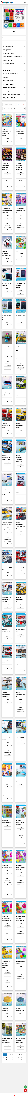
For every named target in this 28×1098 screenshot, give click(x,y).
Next (23, 18)
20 (12, 1059)
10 (4, 1057)
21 (15, 1059)
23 (21, 1059)
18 (6, 1059)
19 (9, 1059)
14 (15, 1057)
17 (24, 1057)
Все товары (5, 38)
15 (18, 1057)
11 (6, 1057)
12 (9, 1057)
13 (12, 1057)
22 (18, 1059)
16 (21, 1057)
